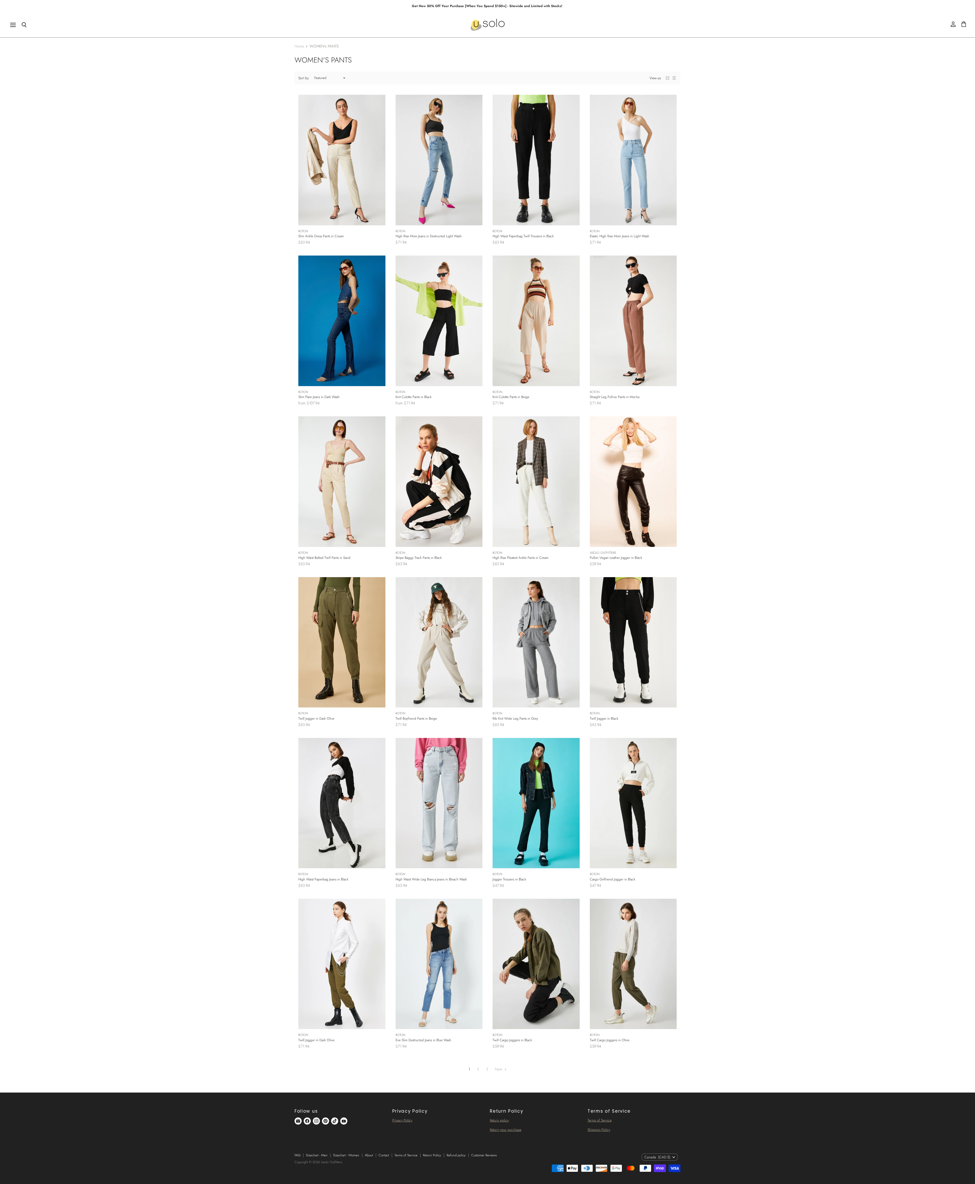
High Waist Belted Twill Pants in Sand (324, 557)
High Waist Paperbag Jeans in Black (323, 879)
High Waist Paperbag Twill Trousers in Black (523, 236)
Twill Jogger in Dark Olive (316, 718)
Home (299, 46)
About (369, 1155)
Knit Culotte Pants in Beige (511, 396)
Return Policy (432, 1155)
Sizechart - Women (346, 1155)
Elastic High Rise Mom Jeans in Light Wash (619, 236)
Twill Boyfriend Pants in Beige (416, 718)
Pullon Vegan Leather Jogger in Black (616, 557)
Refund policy (456, 1155)
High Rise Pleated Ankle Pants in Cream (520, 557)
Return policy (499, 1120)
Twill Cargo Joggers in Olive (609, 1040)
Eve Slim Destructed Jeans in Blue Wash (423, 1040)
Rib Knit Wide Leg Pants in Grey (515, 718)
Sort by (303, 78)
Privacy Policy (402, 1120)
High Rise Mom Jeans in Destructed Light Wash (429, 236)
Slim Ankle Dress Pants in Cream (321, 236)
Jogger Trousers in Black (509, 879)
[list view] (674, 78)
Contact (384, 1155)
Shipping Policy (599, 1129)
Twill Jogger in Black (604, 718)
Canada (657, 1157)
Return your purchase (505, 1129)
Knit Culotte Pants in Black (414, 396)
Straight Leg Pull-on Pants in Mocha (614, 396)
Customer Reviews (484, 1155)
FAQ (297, 1155)
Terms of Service (600, 1120)
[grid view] (667, 78)
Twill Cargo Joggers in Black (512, 1040)
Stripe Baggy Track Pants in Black (419, 557)
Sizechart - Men (317, 1155)
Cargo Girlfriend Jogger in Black (612, 879)
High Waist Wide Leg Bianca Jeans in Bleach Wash (431, 879)
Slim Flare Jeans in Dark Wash (318, 396)
